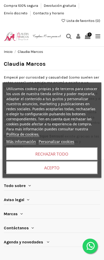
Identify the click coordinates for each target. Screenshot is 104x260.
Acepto (52, 167)
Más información (21, 141)
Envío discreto (16, 13)
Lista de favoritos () (83, 21)
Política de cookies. (22, 133)
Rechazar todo (51, 154)
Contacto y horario (48, 13)
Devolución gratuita (60, 6)
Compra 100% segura (21, 6)
